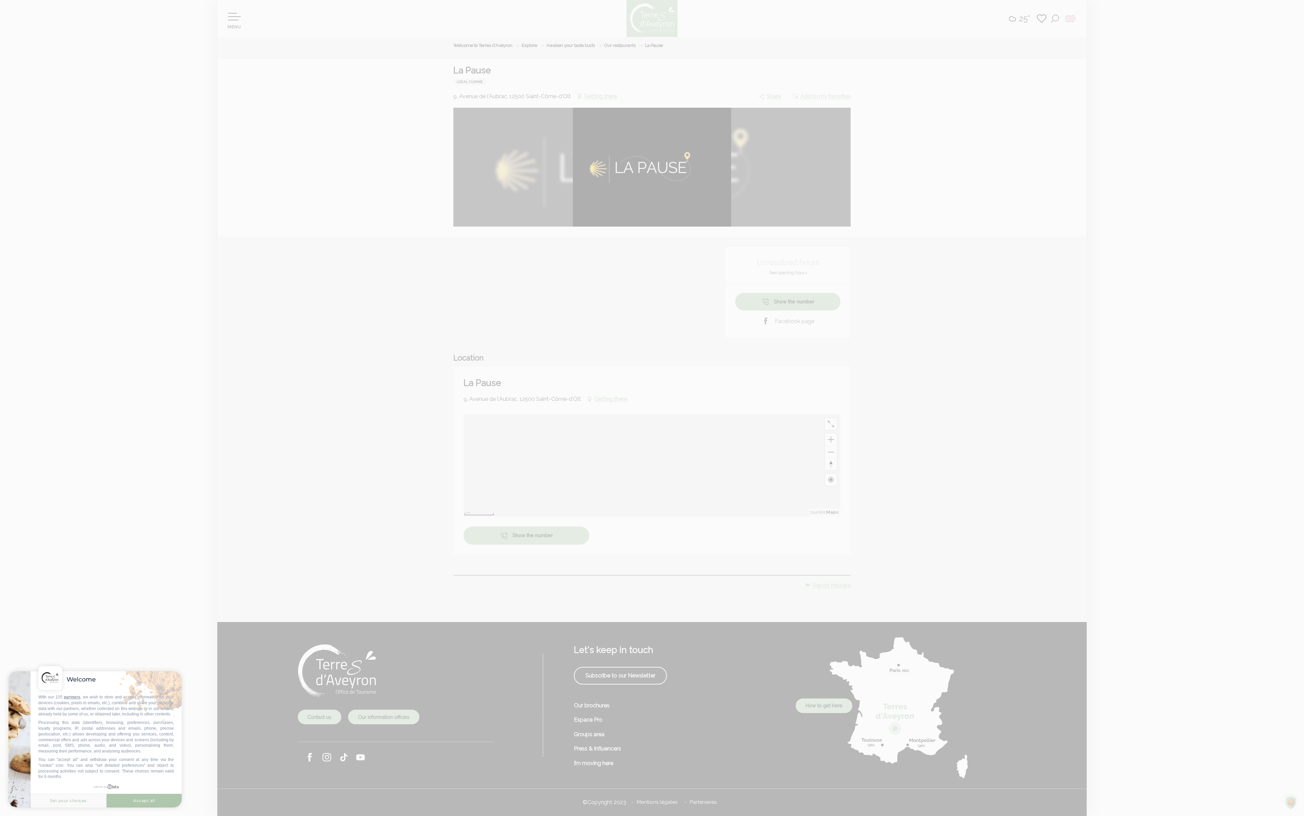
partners (72, 697)
